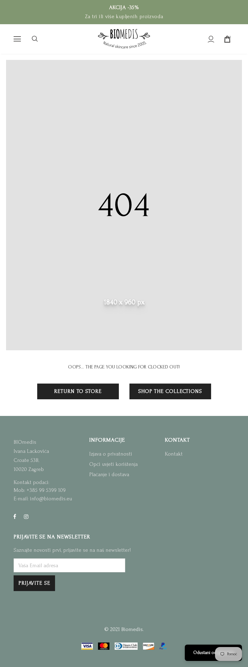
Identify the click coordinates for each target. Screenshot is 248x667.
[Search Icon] (35, 39)
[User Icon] (211, 39)
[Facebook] (14, 516)
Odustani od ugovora (213, 652)
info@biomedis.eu (51, 499)
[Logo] (124, 39)
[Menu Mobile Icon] (17, 39)
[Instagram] (26, 516)
